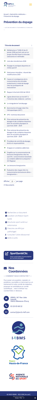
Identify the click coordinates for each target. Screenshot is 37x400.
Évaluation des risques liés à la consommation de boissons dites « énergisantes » (19, 172)
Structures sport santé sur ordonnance (17, 223)
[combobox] (13, 181)
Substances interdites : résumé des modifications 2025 (19, 73)
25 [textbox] (12, 181)
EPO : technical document (16, 115)
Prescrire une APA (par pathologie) (15, 230)
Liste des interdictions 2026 (16, 61)
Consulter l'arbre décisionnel (18, 234)
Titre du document (12, 45)
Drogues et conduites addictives (18, 148)
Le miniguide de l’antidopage (17, 103)
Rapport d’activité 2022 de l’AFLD (18, 92)
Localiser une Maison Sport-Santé (18, 217)
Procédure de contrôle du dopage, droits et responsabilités (19, 142)
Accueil (6, 14)
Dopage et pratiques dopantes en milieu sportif (18, 67)
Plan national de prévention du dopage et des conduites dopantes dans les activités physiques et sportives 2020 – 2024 (19, 122)
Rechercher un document (17, 212)
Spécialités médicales (17, 14)
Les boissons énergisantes (16, 165)
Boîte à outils (12, 238)
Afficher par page (13, 181)
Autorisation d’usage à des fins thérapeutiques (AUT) (17, 109)
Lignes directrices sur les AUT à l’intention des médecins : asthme (19, 98)
